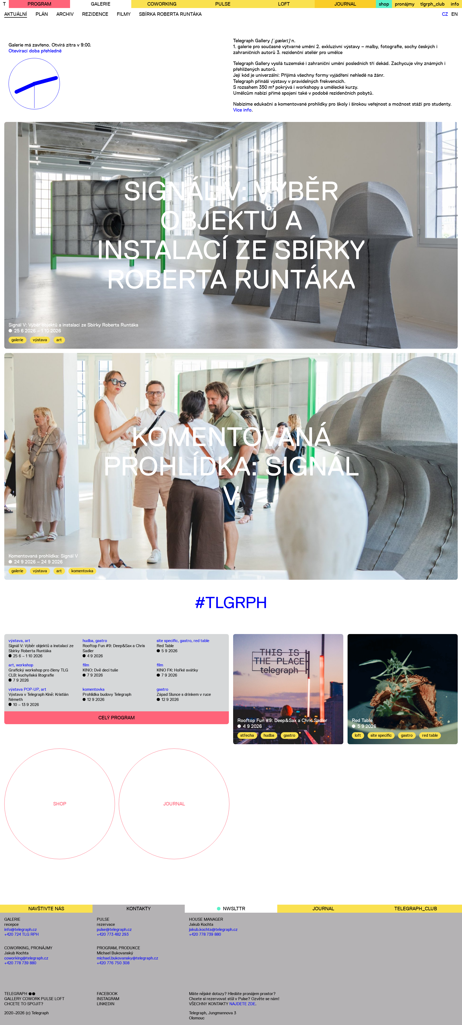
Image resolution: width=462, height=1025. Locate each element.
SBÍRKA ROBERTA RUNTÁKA (170, 14)
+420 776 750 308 (113, 962)
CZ (445, 14)
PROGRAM (39, 4)
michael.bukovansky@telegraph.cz (127, 958)
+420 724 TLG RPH (21, 934)
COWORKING (161, 4)
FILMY (123, 14)
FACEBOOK (107, 993)
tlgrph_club (432, 4)
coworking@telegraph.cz (26, 958)
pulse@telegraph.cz (114, 929)
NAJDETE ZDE (242, 1003)
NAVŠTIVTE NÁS (46, 909)
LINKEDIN (105, 1003)
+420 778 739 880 (20, 962)
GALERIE (100, 4)
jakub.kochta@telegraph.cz (213, 929)
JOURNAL (345, 4)
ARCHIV (65, 14)
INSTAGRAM (108, 998)
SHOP (59, 804)
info (455, 4)
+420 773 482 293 (113, 934)
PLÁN (42, 14)
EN (454, 14)
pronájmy (404, 4)
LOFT (284, 4)
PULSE (222, 4)
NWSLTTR (234, 909)
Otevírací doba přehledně (35, 51)
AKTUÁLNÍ (15, 14)
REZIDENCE (95, 14)
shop (384, 4)
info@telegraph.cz (20, 929)
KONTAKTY (138, 909)
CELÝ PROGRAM (116, 718)
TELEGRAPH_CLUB (415, 909)
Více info (242, 110)
